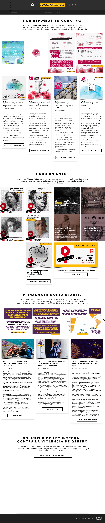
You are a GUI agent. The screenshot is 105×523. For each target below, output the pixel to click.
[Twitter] (72, 5)
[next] (48, 215)
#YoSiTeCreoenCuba (49, 373)
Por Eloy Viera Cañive (43, 368)
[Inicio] (32, 4)
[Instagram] (75, 5)
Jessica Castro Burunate (37, 108)
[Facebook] (69, 5)
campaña (46, 372)
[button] (39, 200)
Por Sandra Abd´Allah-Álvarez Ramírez (91, 108)
